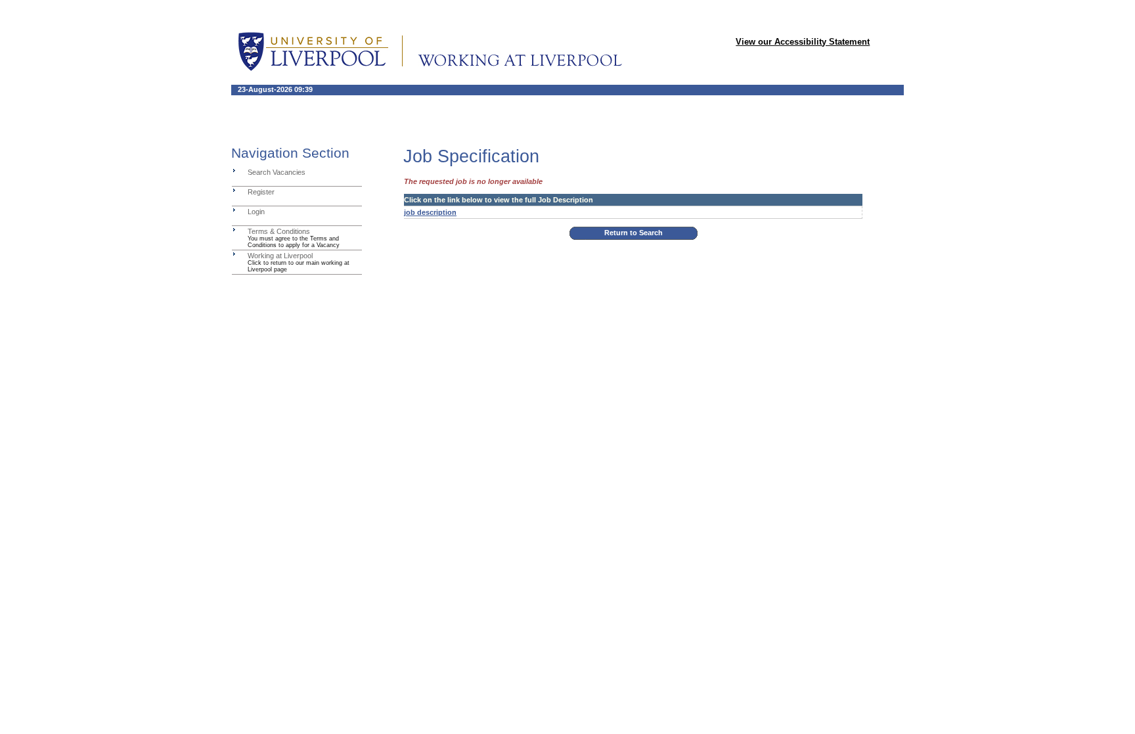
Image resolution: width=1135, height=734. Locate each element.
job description (430, 212)
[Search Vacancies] (234, 170)
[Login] (234, 210)
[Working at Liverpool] (234, 254)
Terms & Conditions (279, 231)
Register (261, 192)
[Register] (234, 190)
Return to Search (633, 233)
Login (256, 212)
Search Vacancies (276, 172)
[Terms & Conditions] (234, 229)
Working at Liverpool (280, 256)
